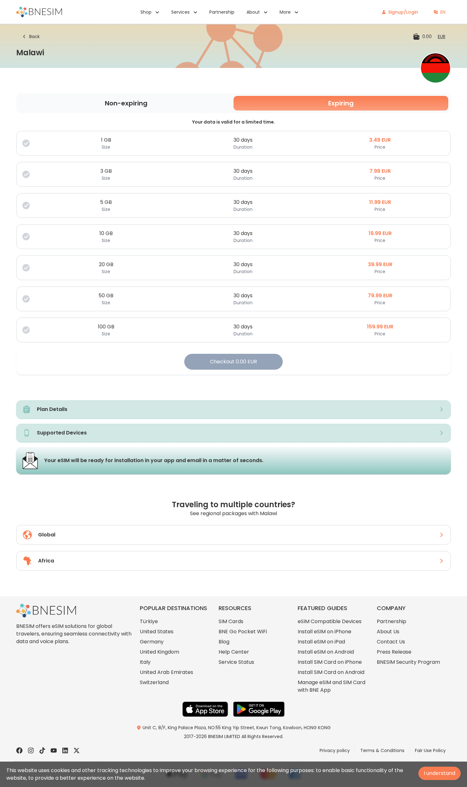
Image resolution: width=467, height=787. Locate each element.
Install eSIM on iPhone (324, 631)
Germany (152, 641)
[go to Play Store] (259, 709)
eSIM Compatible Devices (330, 621)
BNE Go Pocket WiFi (243, 631)
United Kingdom (159, 652)
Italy (145, 662)
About (253, 12)
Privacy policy (335, 750)
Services (180, 12)
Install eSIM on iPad (321, 641)
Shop (146, 12)
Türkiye (149, 621)
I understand (439, 773)
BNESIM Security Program (408, 662)
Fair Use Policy (430, 750)
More (285, 12)
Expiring (341, 103)
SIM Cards (231, 621)
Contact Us (391, 641)
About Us (388, 631)
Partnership (221, 12)
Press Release (394, 652)
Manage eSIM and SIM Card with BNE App (331, 686)
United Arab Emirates (166, 672)
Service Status (236, 662)
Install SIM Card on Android (331, 672)
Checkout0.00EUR (233, 361)
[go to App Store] (205, 709)
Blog (224, 641)
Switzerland (154, 682)
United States (156, 631)
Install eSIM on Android (326, 652)
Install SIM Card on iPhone (330, 662)
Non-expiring (126, 103)
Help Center (234, 652)
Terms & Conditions (382, 750)
